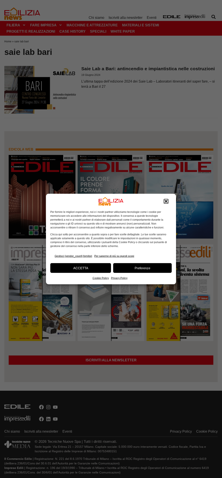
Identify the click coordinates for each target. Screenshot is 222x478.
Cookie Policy (101, 278)
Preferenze (142, 268)
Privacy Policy (119, 278)
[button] (166, 201)
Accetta (80, 268)
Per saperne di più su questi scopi (114, 255)
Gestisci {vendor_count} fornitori (73, 255)
